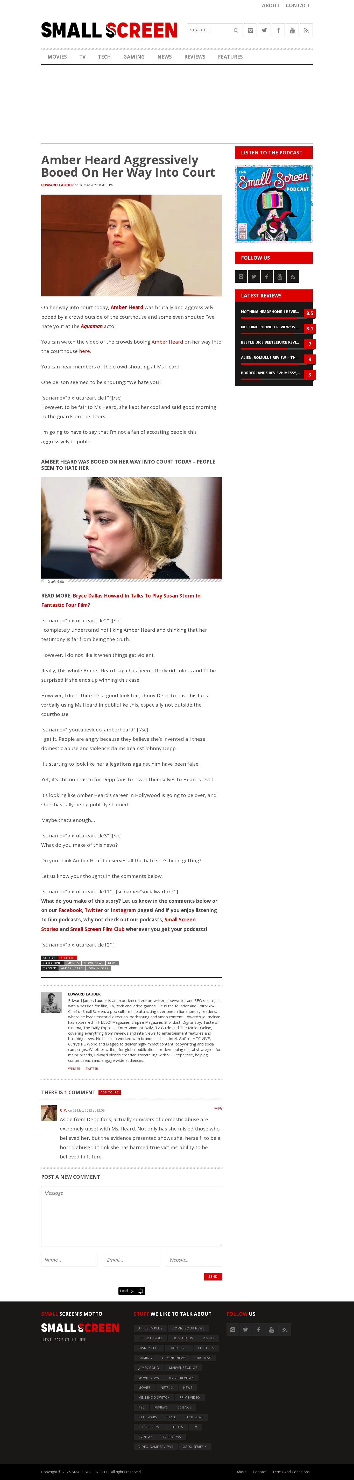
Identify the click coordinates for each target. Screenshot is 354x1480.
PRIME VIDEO (190, 1397)
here (84, 351)
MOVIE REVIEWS (181, 1378)
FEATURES (230, 56)
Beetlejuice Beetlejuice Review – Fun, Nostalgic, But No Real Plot (274, 342)
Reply (218, 1108)
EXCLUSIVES (179, 1348)
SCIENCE (184, 1407)
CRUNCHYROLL (150, 1338)
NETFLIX (167, 1387)
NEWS (164, 56)
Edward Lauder (57, 184)
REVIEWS (195, 56)
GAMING (134, 56)
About (271, 5)
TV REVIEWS (172, 1437)
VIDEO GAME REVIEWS (155, 1447)
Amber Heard (167, 341)
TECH (104, 56)
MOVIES (57, 56)
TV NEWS (145, 1437)
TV (82, 56)
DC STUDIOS (183, 1338)
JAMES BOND (148, 1367)
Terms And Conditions (291, 1471)
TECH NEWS (194, 1417)
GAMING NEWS (174, 1358)
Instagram (123, 910)
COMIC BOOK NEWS (188, 1328)
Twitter (93, 910)
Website (74, 1068)
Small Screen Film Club (97, 929)
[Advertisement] (177, 107)
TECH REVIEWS (149, 1427)
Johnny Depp (98, 968)
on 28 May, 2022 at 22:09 (86, 1110)
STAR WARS (147, 1417)
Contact (298, 5)
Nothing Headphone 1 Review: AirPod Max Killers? (274, 311)
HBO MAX (203, 1358)
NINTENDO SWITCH (153, 1397)
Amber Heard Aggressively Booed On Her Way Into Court (128, 166)
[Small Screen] (109, 29)
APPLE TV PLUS (150, 1328)
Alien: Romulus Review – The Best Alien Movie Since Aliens (274, 357)
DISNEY (209, 1338)
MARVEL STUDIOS (183, 1367)
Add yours (109, 1092)
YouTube (67, 958)
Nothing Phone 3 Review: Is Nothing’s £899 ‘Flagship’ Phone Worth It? (274, 326)
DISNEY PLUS (148, 1348)
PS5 (141, 1407)
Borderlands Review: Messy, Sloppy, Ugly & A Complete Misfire (274, 372)
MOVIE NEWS (93, 963)
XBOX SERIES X (195, 1447)
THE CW (177, 1427)
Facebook (70, 910)
